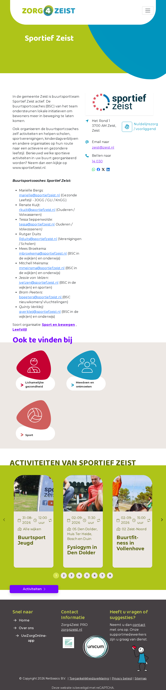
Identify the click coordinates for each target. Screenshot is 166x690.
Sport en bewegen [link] (58, 325)
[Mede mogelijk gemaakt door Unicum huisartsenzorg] (95, 647)
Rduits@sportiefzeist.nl (38, 239)
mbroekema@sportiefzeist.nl (43, 253)
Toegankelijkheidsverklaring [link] (89, 678)
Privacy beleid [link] (122, 678)
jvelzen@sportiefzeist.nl (39, 283)
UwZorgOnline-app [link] (33, 638)
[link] (44, 10)
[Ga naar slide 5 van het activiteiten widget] (87, 576)
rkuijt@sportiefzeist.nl (37, 210)
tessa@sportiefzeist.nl (37, 224)
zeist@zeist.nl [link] (103, 147)
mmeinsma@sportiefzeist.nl (42, 268)
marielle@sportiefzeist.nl (39, 195)
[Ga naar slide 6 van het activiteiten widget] (95, 576)
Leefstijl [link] (20, 329)
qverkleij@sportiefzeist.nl (40, 312)
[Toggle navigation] (147, 10)
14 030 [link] (97, 161)
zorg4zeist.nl (71, 630)
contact (139, 625)
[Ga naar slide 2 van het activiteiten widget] (64, 576)
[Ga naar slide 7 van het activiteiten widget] (102, 576)
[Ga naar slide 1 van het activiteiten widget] (56, 576)
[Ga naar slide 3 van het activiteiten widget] (71, 576)
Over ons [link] (26, 628)
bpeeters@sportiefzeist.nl (40, 297)
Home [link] (23, 620)
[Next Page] (162, 520)
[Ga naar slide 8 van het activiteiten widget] (110, 576)
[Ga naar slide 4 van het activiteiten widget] (79, 576)
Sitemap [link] (141, 678)
